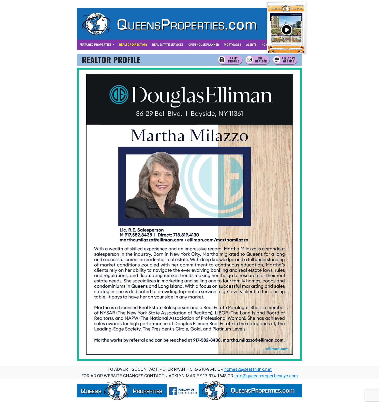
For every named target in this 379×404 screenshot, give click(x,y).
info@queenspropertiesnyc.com (266, 375)
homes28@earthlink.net (248, 369)
